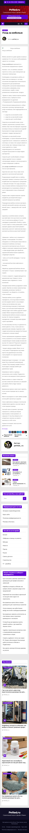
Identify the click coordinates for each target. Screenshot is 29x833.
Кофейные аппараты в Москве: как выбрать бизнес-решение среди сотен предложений (14, 589)
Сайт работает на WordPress (9, 822)
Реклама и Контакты (8, 522)
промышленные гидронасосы (14, 18)
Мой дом (5, 542)
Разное (5, 553)
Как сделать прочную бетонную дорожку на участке (20, 463)
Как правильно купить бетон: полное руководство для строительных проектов (12, 798)
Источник (5, 429)
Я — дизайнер (7, 564)
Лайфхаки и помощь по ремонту (12, 538)
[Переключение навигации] (18, 24)
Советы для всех (8, 556)
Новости (5, 30)
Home (3, 827)
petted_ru (15, 39)
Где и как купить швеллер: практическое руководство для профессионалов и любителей (14, 581)
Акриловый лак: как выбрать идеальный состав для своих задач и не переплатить (14, 597)
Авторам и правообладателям (11, 511)
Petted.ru (14, 9)
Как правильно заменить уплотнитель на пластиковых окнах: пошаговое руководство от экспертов (14, 616)
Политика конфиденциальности (12, 518)
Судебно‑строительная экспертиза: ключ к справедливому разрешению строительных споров (14, 632)
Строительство (7, 560)
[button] (22, 23)
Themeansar (14, 824)
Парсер (5, 549)
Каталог (5, 535)
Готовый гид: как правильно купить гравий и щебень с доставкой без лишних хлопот (13, 624)
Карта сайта (6, 514)
